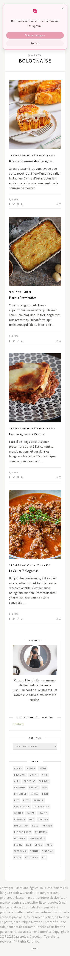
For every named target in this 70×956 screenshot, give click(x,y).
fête (16, 800)
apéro (42, 768)
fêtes (26, 800)
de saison (19, 787)
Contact (18, 724)
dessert (33, 787)
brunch (34, 775)
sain (28, 845)
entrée (34, 794)
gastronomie (21, 806)
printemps (41, 832)
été (44, 857)
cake (45, 775)
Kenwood (19, 819)
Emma (15, 199)
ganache (38, 800)
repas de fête (37, 838)
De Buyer (44, 781)
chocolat (29, 781)
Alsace (18, 768)
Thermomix (20, 851)
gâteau (31, 813)
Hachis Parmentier (22, 297)
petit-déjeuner (22, 832)
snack (38, 845)
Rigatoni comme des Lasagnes (30, 161)
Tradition (47, 851)
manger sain (21, 825)
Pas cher (47, 825)
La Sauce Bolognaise (23, 570)
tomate (34, 851)
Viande (51, 155)
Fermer (35, 43)
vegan (17, 857)
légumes (43, 819)
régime (18, 845)
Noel (35, 825)
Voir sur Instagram (35, 35)
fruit (45, 794)
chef (17, 781)
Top (34, 949)
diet (44, 787)
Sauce (35, 565)
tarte (49, 845)
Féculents (38, 155)
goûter (18, 813)
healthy (43, 813)
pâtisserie (20, 838)
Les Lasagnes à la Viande (26, 434)
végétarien (31, 857)
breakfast (20, 775)
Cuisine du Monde (19, 155)
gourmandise (41, 806)
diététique (20, 794)
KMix (31, 819)
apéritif (30, 768)
